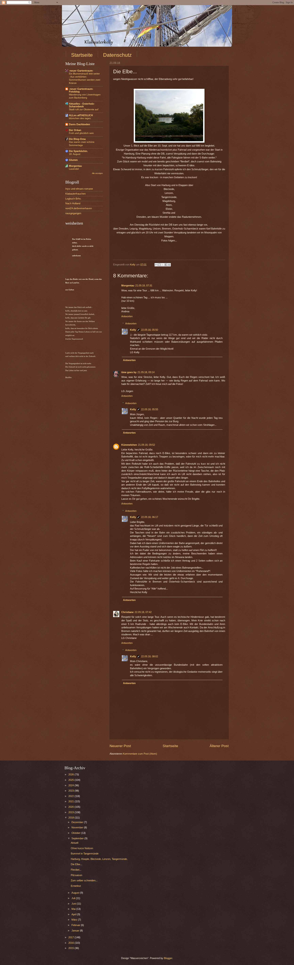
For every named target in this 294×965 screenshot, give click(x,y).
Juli (73, 898)
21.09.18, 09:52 (146, 444)
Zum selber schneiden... (84, 880)
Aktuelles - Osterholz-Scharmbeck (82, 105)
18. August (74, 154)
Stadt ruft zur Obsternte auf (83, 109)
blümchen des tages (80, 118)
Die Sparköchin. (78, 151)
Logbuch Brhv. (73, 198)
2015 (71, 948)
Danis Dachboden (79, 124)
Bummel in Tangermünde (85, 853)
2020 (71, 807)
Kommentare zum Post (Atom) (140, 753)
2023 (71, 790)
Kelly (133, 329)
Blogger (168, 958)
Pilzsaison (76, 875)
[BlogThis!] (159, 264)
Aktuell (74, 842)
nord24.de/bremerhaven (78, 208)
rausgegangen (73, 213)
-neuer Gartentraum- (81, 70)
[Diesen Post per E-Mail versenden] (156, 264)
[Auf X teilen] (162, 264)
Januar (75, 930)
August (75, 892)
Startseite (82, 55)
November (77, 827)
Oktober (76, 833)
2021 (71, 801)
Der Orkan (75, 130)
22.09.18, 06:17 (149, 517)
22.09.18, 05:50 (149, 329)
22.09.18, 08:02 (149, 656)
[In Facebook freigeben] (166, 264)
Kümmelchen (129, 444)
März (74, 919)
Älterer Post (219, 746)
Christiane (127, 612)
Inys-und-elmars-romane (79, 188)
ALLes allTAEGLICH (81, 115)
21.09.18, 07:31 (143, 285)
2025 (71, 780)
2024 (71, 785)
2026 (71, 774)
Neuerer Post (120, 746)
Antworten (127, 316)
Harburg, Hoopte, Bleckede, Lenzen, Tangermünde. (99, 859)
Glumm (73, 160)
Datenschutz (117, 55)
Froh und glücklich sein (81, 133)
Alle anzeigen (97, 173)
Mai (73, 909)
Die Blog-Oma (77, 139)
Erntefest (76, 886)
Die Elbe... (76, 864)
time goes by (128, 372)
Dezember (77, 822)
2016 (71, 942)
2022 (71, 796)
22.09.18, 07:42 (143, 612)
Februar (76, 925)
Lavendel (74, 168)
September (77, 838)
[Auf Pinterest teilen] (169, 264)
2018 (71, 817)
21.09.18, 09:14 (145, 372)
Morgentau (127, 285)
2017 (71, 937)
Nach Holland (72, 203)
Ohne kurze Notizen (82, 848)
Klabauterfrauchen (75, 193)
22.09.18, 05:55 (149, 409)
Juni (74, 903)
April (74, 914)
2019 (71, 812)
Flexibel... (76, 869)
